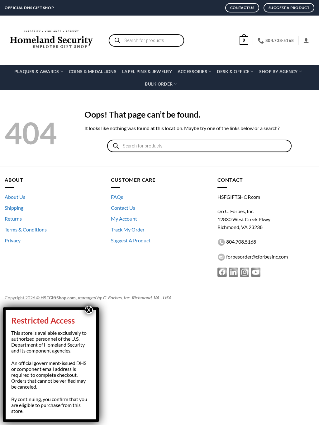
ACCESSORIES (192, 71)
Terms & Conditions (26, 229)
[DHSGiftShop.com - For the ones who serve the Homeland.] (51, 40)
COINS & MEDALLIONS (93, 71)
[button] (244, 40)
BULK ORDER (159, 83)
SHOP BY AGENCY (278, 71)
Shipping (14, 208)
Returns (13, 219)
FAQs (117, 197)
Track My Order (128, 229)
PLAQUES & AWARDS (36, 71)
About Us (15, 197)
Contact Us (123, 208)
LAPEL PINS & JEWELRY (147, 71)
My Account (124, 219)
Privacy (13, 240)
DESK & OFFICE (233, 71)
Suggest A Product (130, 240)
